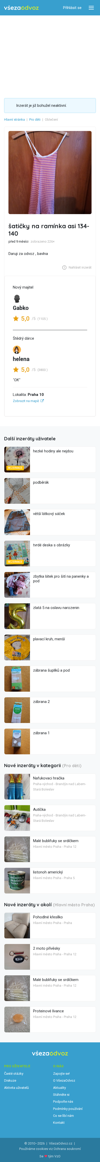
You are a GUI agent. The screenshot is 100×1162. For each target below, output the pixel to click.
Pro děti (35, 119)
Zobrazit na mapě (26, 401)
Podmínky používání (68, 1109)
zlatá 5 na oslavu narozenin (56, 607)
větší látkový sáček (49, 513)
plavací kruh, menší (49, 639)
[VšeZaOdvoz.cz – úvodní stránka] (21, 7)
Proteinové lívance (48, 1011)
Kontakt (59, 1123)
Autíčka (39, 809)
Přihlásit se (72, 7)
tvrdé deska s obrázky (51, 545)
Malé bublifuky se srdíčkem (55, 841)
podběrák (41, 482)
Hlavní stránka (14, 119)
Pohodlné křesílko (48, 917)
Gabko (21, 308)
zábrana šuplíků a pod (51, 670)
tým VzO (54, 1156)
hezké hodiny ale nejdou (53, 451)
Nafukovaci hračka (48, 778)
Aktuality (59, 1088)
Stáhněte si (61, 1095)
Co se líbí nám (63, 1116)
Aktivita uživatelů (16, 1088)
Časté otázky (13, 1073)
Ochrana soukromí (67, 1149)
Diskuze (10, 1080)
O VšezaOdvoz (64, 1080)
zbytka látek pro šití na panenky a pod (61, 578)
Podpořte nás (63, 1101)
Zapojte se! (61, 1073)
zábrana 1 (41, 733)
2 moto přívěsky (46, 948)
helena (21, 359)
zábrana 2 (41, 701)
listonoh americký (48, 872)
